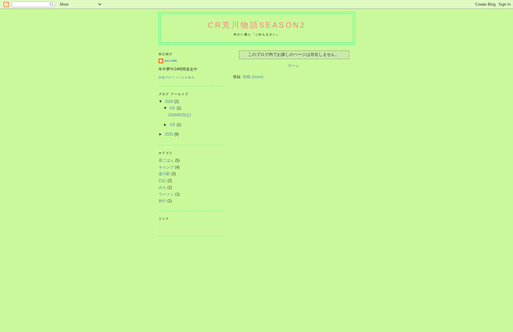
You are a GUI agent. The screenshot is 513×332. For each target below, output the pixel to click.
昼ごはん (166, 160)
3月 (173, 124)
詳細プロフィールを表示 (176, 77)
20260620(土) (179, 115)
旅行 (162, 201)
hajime (171, 60)
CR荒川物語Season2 (257, 25)
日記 (162, 180)
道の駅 (164, 173)
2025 (169, 134)
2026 (169, 101)
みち (162, 187)
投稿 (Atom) (253, 77)
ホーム (294, 65)
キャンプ (166, 167)
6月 (173, 108)
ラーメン (166, 194)
